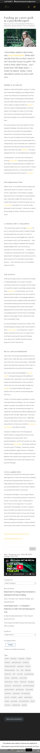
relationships (16, 693)
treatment (7, 705)
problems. (11, 291)
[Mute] (30, 574)
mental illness (8, 682)
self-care (7, 697)
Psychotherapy (29, 26)
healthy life (8, 674)
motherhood (23, 682)
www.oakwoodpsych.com (13, 538)
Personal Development (13, 26)
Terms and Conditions (14, 719)
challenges (21, 658)
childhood (7, 662)
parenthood (8, 685)
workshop (24, 705)
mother (16, 682)
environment (12, 330)
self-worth (14, 697)
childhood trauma (16, 662)
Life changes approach (24, 24)
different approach (10, 670)
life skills (7, 678)
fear (18, 670)
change (29, 228)
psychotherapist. (16, 55)
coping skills (20, 666)
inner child (20, 674)
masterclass (14, 678)
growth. (30, 105)
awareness (13, 658)
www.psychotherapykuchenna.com (16, 534)
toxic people (14, 701)
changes (28, 658)
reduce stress (29, 689)
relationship (8, 693)
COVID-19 (27, 666)
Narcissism (31, 682)
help (14, 674)
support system (28, 697)
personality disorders (28, 685)
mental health (23, 678)
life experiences (28, 674)
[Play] (6, 574)
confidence (26, 662)
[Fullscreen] (33, 574)
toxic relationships (24, 701)
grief (22, 670)
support (7, 388)
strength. (30, 173)
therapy (7, 701)
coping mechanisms (10, 666)
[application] (20, 567)
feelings (24, 150)
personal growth (17, 685)
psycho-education (9, 689)
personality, (13, 160)
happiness (27, 670)
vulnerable (7, 205)
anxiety (7, 658)
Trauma (32, 701)
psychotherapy (20, 689)
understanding (16, 705)
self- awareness (25, 693)
